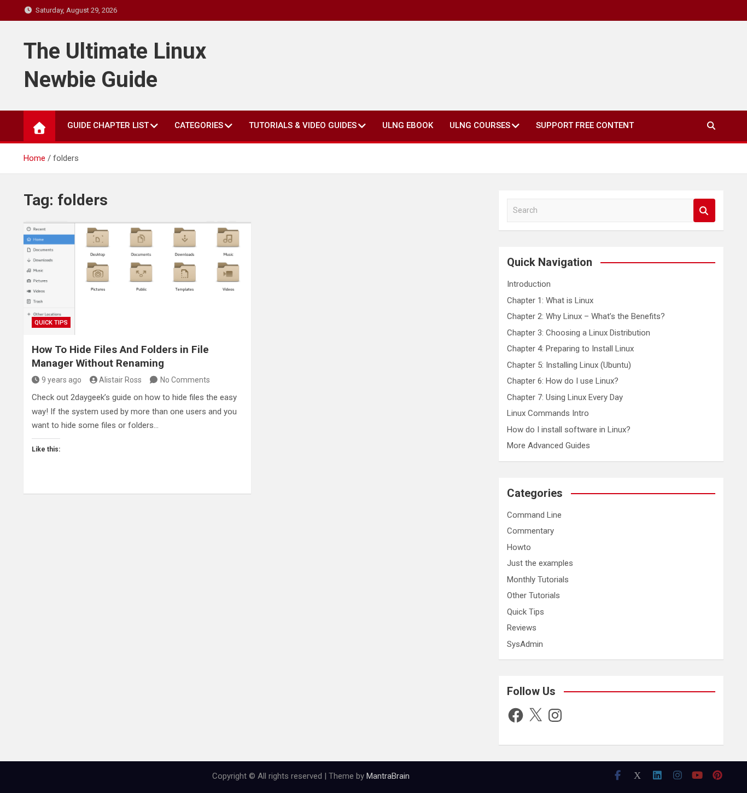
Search (704, 210)
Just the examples (540, 563)
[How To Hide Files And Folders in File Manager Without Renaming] (137, 278)
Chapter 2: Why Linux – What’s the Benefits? (586, 316)
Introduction (529, 284)
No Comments (185, 379)
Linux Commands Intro (548, 413)
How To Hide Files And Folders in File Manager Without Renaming (120, 356)
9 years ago (61, 379)
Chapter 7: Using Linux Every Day (565, 397)
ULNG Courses (480, 125)
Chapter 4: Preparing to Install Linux (570, 349)
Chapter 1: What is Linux (550, 300)
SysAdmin (525, 644)
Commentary (530, 531)
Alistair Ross (120, 379)
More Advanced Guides (548, 445)
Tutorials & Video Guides (303, 125)
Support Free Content (585, 125)
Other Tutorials (533, 595)
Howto (519, 547)
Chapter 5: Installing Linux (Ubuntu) (569, 365)
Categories (198, 125)
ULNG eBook (407, 125)
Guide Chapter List (108, 125)
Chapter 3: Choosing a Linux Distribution (578, 333)
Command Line (534, 515)
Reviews (521, 628)
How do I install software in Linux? (569, 430)
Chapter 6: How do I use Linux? (562, 381)
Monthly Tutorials (538, 579)
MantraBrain (388, 776)
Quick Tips (51, 322)
